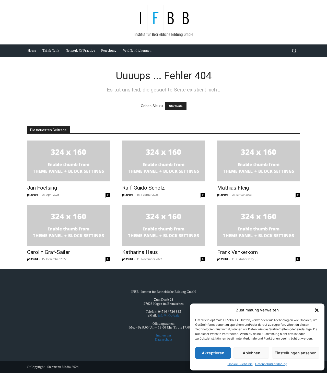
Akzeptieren (213, 353)
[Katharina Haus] (163, 225)
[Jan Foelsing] (68, 161)
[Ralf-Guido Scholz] (163, 161)
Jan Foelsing (42, 188)
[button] (316, 310)
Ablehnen (251, 353)
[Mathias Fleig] (258, 161)
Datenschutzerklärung (271, 364)
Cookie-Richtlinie (240, 364)
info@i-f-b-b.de (168, 315)
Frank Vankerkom (237, 252)
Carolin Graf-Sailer (48, 252)
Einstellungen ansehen (296, 353)
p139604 (32, 194)
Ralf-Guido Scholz (143, 188)
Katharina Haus (140, 252)
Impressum (163, 335)
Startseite (176, 106)
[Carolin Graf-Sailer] (68, 225)
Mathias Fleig (233, 188)
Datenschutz (163, 339)
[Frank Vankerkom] (258, 225)
